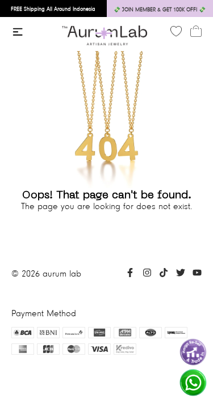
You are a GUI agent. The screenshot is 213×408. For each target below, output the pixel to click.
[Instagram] (147, 274)
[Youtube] (197, 274)
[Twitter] (180, 274)
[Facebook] (130, 274)
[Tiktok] (163, 274)
